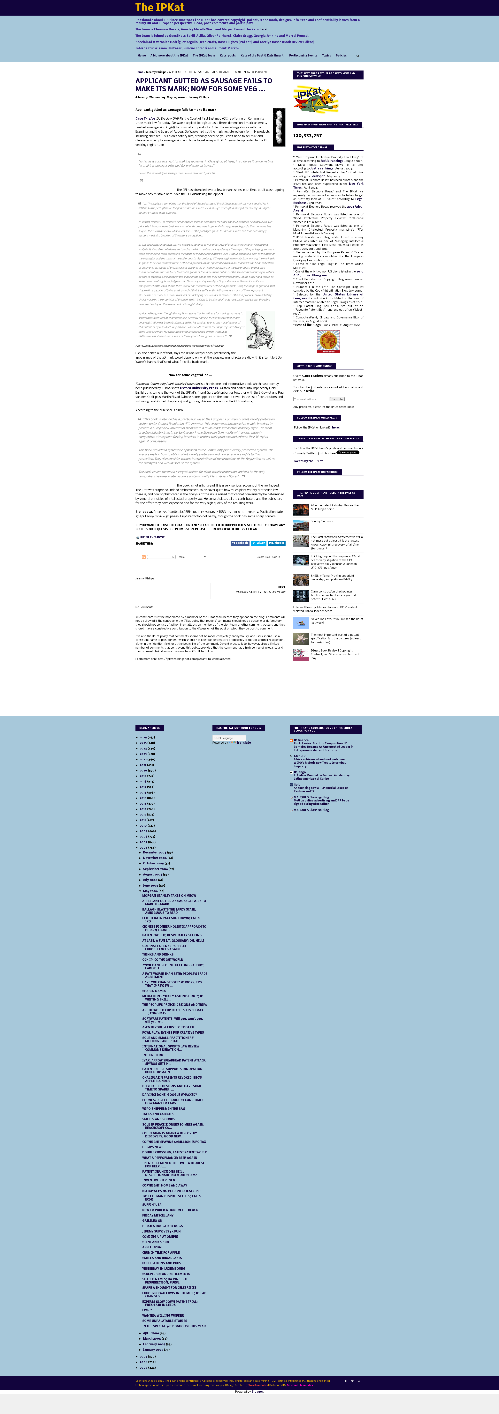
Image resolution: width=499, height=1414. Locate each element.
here (335, 427)
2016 (143, 792)
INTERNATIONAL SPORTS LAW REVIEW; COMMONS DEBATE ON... (171, 1048)
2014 (143, 803)
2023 (144, 754)
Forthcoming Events (303, 55)
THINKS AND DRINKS (157, 954)
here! (263, 29)
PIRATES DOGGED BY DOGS (162, 1226)
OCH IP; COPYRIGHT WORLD (162, 960)
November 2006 (155, 858)
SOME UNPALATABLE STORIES (164, 1321)
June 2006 (151, 885)
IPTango (300, 772)
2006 (144, 847)
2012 (143, 814)
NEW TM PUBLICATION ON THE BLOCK (170, 1210)
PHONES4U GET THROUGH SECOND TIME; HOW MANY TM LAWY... (172, 1102)
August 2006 (153, 874)
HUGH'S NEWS (152, 1147)
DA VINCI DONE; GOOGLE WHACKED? (169, 1095)
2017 (143, 787)
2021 (143, 765)
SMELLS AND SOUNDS (158, 1119)
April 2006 (151, 1333)
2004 (144, 1362)
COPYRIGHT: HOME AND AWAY (164, 1185)
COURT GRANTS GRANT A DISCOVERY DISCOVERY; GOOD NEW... (169, 1135)
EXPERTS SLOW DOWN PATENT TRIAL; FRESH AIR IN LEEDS (170, 1303)
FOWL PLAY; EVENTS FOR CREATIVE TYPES (173, 1032)
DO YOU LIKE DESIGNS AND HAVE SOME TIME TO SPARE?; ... (172, 1088)
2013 (143, 809)
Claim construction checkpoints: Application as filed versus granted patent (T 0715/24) (333, 595)
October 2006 (154, 863)
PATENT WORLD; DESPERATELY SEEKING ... (173, 935)
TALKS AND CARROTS (157, 1114)
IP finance (301, 740)
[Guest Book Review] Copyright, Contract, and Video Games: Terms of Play (335, 654)
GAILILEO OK (152, 1221)
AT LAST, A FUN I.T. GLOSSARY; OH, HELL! (173, 940)
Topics (326, 55)
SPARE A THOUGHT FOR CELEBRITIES (169, 1288)
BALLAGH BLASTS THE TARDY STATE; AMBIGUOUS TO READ (169, 911)
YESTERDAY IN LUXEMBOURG (163, 1268)
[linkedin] (359, 1381)
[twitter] (352, 1381)
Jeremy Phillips (156, 72)
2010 (144, 825)
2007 (144, 842)
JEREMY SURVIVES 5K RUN (161, 1231)
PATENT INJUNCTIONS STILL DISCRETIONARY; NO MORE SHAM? (169, 1173)
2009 (144, 831)
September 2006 (156, 869)
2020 (144, 770)
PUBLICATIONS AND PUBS (161, 1263)
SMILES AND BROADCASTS (162, 1258)
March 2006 (152, 1338)
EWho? (147, 1310)
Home (142, 55)
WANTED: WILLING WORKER (163, 1315)
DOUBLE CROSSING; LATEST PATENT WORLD (174, 1152)
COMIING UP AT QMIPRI (160, 1237)
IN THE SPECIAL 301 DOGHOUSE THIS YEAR (174, 1326)
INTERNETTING (153, 1055)
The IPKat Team (204, 55)
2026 (144, 737)
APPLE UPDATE (153, 1247)
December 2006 (155, 852)
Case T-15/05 (145, 118)
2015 (143, 798)
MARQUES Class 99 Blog (311, 810)
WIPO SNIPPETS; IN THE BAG (163, 1109)
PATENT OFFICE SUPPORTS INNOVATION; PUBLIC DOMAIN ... (172, 1071)
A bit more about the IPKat (169, 55)
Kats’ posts (228, 55)
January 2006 (153, 1349)
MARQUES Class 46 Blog (311, 797)
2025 (143, 743)
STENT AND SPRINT (156, 1242)
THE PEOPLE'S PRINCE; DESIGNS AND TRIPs (174, 1005)
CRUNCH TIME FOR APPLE (161, 1252)
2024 (144, 748)
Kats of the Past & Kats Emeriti (262, 55)
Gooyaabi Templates (300, 1385)
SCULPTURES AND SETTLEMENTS (166, 1274)
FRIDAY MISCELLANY (157, 1215)
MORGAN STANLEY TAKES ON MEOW (169, 895)
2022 (143, 759)
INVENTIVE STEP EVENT (159, 1180)
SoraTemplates (258, 1385)
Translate (244, 742)
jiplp (297, 784)
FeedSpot (318, 176)
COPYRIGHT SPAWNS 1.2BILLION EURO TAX (174, 1142)
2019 (143, 776)
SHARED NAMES (154, 991)
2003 (144, 1367)
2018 (143, 781)
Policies (341, 55)
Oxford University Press (199, 388)
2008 (144, 836)
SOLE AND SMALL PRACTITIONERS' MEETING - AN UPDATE (168, 1040)
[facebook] (346, 1381)
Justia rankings (332, 161)
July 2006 (150, 880)
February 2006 (154, 1344)
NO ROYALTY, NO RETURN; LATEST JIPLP (171, 1191)
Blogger (257, 1391)
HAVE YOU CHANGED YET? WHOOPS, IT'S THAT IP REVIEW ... (172, 984)
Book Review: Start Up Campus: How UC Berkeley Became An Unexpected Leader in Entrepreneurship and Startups (323, 747)
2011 (143, 820)
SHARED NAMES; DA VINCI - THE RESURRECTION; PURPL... (166, 1281)
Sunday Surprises (322, 521)
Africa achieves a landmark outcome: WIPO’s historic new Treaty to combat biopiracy (320, 763)
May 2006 (150, 891)
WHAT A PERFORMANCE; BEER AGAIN (169, 1158)
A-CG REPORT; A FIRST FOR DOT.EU (168, 1027)
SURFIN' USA (152, 1205)
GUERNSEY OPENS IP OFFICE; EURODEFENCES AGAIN (164, 948)
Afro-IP (299, 756)
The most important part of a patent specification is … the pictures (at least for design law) (336, 638)
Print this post (152, 537)
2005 (144, 1356)
